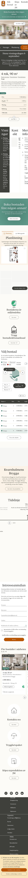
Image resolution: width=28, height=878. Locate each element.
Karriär (9, 821)
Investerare (13, 804)
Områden (9, 832)
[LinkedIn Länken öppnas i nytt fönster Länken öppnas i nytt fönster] (22, 793)
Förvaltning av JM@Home (14, 818)
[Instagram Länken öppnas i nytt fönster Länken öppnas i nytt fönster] (11, 793)
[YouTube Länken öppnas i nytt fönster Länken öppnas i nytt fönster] (16, 793)
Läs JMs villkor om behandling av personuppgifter (14, 635)
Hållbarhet (13, 807)
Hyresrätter (10, 825)
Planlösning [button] (15, 47)
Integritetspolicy (14, 850)
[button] (14, 16)
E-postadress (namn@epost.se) (9, 615)
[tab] (7, 233)
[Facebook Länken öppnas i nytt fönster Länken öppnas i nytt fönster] (5, 793)
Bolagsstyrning (14, 800)
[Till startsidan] (3, 4)
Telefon (3, 620)
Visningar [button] (6, 47)
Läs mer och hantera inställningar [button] (11, 866)
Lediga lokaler (11, 829)
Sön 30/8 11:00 (9, 655)
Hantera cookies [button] (14, 854)
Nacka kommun (5, 77)
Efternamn (3, 610)
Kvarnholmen (13, 77)
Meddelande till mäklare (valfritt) (9, 625)
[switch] (22, 363)
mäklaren (5, 182)
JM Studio (12, 846)
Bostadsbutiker (13, 843)
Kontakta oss (13, 839)
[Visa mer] (14, 117)
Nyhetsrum (13, 811)
